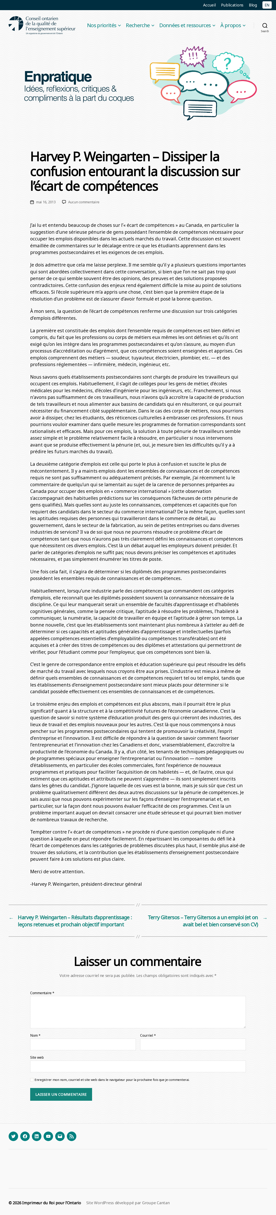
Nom (35, 1036)
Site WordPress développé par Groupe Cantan (128, 1202)
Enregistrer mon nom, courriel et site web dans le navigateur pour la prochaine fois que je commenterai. (111, 1080)
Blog (253, 5)
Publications (232, 5)
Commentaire (42, 993)
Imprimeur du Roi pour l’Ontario (51, 1202)
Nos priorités (101, 25)
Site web (37, 1057)
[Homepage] (42, 25)
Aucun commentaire (83, 202)
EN (267, 5)
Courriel (148, 1036)
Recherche (138, 25)
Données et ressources (185, 25)
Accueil (209, 5)
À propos (230, 25)
